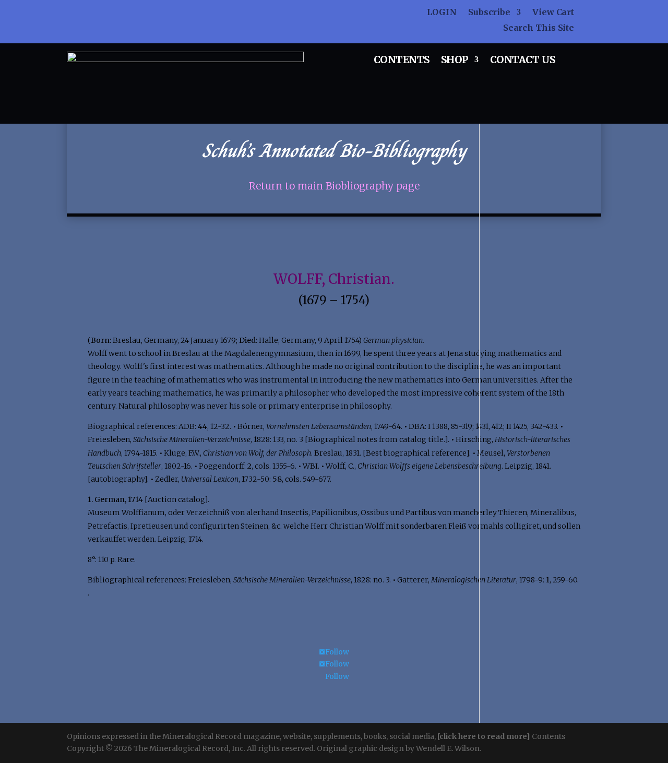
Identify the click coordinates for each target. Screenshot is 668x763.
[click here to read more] (484, 736)
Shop (454, 61)
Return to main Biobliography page (334, 186)
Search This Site (538, 28)
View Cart (553, 12)
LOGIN (442, 12)
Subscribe (489, 12)
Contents (402, 61)
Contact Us (522, 61)
